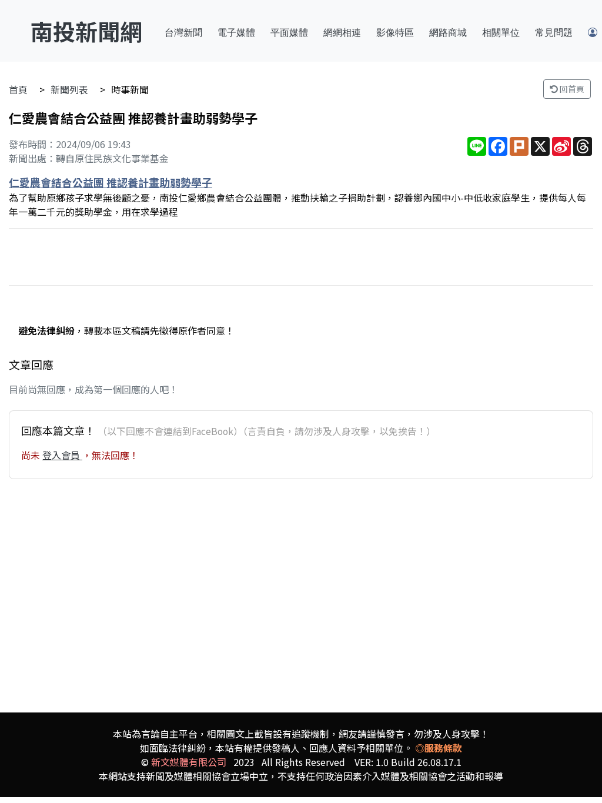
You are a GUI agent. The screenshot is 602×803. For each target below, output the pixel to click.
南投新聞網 (86, 31)
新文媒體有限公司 (188, 762)
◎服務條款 (438, 748)
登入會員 (62, 455)
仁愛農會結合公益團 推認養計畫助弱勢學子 (110, 182)
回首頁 (571, 89)
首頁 (18, 89)
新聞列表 (69, 89)
